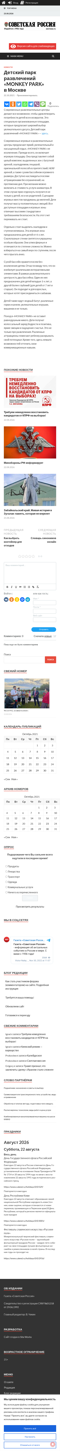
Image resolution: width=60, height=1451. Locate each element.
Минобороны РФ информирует (23, 462)
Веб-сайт (37, 615)
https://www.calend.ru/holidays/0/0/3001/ (24, 1221)
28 (30, 770)
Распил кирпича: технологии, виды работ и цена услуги (27, 1110)
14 (30, 757)
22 (37, 764)
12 (15, 757)
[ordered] (24, 587)
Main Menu (16, 56)
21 (30, 764)
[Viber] (37, 104)
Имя (36, 598)
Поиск (7, 654)
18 (7, 764)
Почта (36, 607)
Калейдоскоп (34, 1055)
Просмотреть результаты (30, 906)
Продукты (13, 866)
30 (44, 770)
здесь (45, 133)
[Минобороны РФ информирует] (30, 459)
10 (55, 812)
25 (7, 770)
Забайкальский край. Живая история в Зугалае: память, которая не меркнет (28, 512)
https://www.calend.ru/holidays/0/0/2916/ (24, 1258)
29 (37, 770)
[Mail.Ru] (22, 599)
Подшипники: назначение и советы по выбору (24, 1088)
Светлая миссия (36, 1060)
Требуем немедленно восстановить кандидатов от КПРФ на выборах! (26, 413)
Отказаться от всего (30, 1445)
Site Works (26, 1336)
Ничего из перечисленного (23, 892)
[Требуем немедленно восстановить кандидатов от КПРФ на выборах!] (30, 408)
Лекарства (14, 871)
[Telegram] (31, 104)
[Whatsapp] (25, 104)
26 (15, 770)
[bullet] (29, 587)
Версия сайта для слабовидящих (35, 46)
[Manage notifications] (52, 1444)
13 (22, 757)
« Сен (7, 779)
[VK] (6, 599)
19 (15, 764)
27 (22, 770)
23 (44, 764)
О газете (8, 1382)
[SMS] (43, 104)
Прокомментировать (27, 95)
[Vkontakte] (7, 104)
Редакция (9, 1387)
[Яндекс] (17, 599)
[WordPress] (27, 599)
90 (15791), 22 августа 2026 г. (16, 710)
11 (7, 757)
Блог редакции (12, 1393)
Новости (8, 67)
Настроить (30, 1436)
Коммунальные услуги (20, 887)
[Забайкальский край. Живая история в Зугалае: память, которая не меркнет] (30, 506)
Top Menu (12, 8)
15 (37, 757)
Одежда (12, 881)
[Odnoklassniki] (13, 104)
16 (44, 757)
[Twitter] (19, 104)
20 (22, 764)
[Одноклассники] (11, 599)
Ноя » (14, 779)
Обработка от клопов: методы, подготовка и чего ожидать (28, 1104)
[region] (30, 1423)
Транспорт (14, 876)
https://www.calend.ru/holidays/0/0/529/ (23, 1187)
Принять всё (30, 1428)
